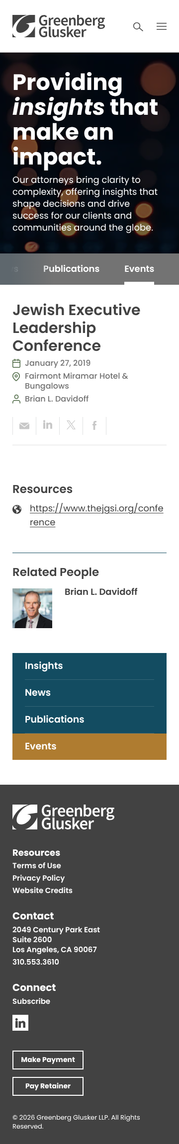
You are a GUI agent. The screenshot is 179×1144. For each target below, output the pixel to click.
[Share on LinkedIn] (47, 426)
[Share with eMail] (24, 426)
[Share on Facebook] (94, 426)
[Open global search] (138, 26)
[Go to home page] (58, 26)
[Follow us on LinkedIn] (20, 1023)
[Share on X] (71, 426)
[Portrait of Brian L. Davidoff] (32, 608)
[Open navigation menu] (162, 26)
